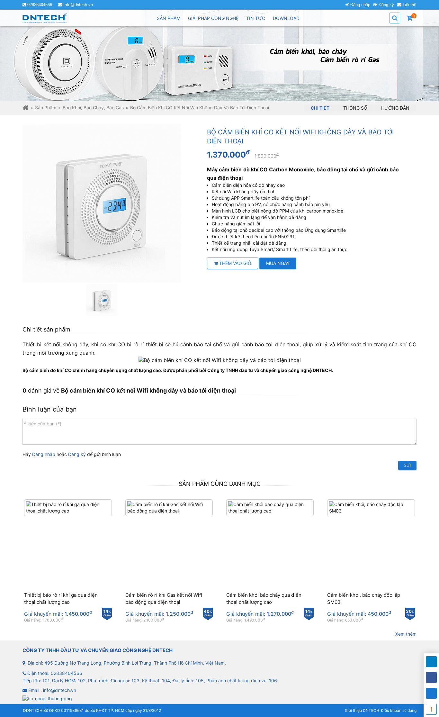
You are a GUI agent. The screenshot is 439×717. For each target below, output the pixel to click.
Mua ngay (278, 263)
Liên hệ (409, 5)
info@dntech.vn (78, 5)
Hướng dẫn (395, 108)
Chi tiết (320, 108)
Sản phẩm (45, 107)
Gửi (407, 465)
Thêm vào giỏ (234, 263)
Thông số (355, 108)
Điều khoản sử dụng (399, 710)
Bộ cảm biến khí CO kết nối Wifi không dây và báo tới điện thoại (199, 107)
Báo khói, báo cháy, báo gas (93, 107)
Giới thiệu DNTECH (362, 710)
